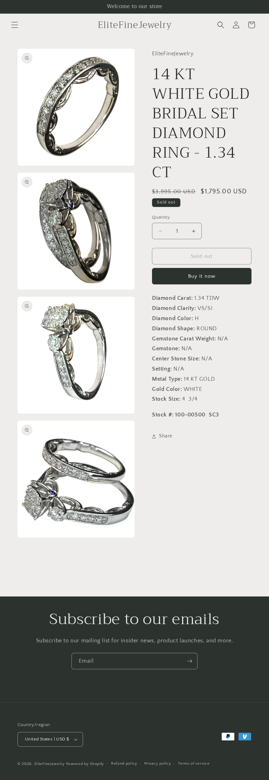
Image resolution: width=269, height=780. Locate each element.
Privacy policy (157, 763)
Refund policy (124, 763)
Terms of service (193, 763)
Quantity (161, 217)
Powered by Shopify (85, 764)
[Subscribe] (189, 661)
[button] (14, 25)
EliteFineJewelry (49, 764)
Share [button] (165, 436)
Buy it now (201, 276)
